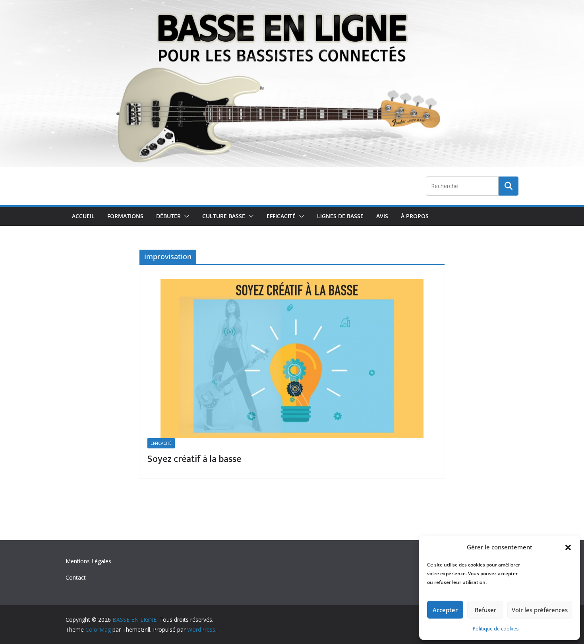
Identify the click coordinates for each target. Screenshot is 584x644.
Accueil (83, 216)
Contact (76, 577)
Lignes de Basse (340, 216)
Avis (382, 216)
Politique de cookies (495, 628)
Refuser (485, 610)
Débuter (168, 216)
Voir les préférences (540, 610)
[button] (568, 547)
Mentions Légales (88, 561)
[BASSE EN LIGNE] (292, 5)
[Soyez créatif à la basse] (292, 358)
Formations (125, 216)
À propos (415, 216)
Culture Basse (223, 216)
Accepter (445, 610)
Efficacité (281, 216)
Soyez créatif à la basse (194, 459)
